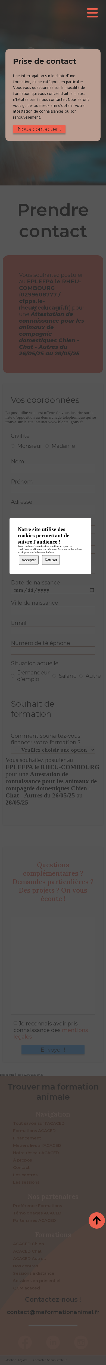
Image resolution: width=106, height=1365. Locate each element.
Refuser (51, 560)
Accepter (29, 560)
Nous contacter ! (39, 129)
